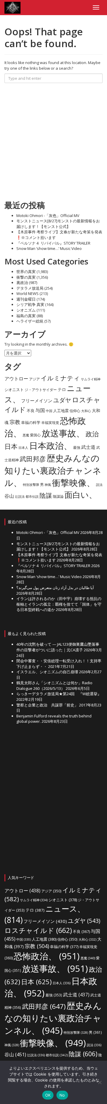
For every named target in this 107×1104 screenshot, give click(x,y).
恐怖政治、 (47, 956)
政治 (92, 433)
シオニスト (14, 389)
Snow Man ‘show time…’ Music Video (49, 248)
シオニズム (26, 310)
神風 (48, 485)
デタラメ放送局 (29, 288)
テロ (62, 389)
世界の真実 (26, 271)
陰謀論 (58, 496)
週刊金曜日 (26, 299)
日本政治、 (50, 446)
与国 (40, 410)
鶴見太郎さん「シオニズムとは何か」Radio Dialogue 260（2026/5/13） (54, 685)
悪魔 (26, 435)
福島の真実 (26, 315)
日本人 (23, 447)
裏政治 (22, 282)
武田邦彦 (33, 458)
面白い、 (80, 494)
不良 (30, 410)
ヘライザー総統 (29, 321)
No (62, 1095)
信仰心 (75, 410)
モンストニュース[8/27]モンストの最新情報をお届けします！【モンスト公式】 (58, 223)
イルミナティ (60, 378)
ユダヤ (62, 400)
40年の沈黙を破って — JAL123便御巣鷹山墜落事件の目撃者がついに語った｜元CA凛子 (57, 647)
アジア (34, 378)
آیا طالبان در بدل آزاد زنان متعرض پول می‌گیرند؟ (55, 587)
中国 (49, 411)
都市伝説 (32, 496)
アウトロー (16, 378)
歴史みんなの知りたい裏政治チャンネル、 (52, 470)
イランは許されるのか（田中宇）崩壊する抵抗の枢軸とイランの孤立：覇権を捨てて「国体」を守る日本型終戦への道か (58, 604)
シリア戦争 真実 (30, 304)
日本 (11, 446)
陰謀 (46, 495)
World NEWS (27, 293)
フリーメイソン (36, 400)
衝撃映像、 (73, 483)
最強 (76, 447)
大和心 (86, 411)
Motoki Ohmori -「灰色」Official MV (47, 215)
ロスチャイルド (38, 930)
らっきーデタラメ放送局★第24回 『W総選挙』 (58, 693)
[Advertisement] (53, 141)
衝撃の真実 (26, 277)
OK (48, 1095)
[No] (100, 1082)
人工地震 (61, 410)
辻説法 (20, 496)
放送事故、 (63, 433)
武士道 (88, 447)
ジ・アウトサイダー (41, 389)
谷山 (9, 496)
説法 (99, 484)
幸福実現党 (50, 422)
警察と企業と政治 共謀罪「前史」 (47, 705)
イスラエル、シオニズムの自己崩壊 (47, 671)
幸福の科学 (30, 422)
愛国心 (35, 435)
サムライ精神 (90, 379)
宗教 (15, 421)
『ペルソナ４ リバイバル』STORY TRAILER (53, 243)
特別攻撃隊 (31, 485)
